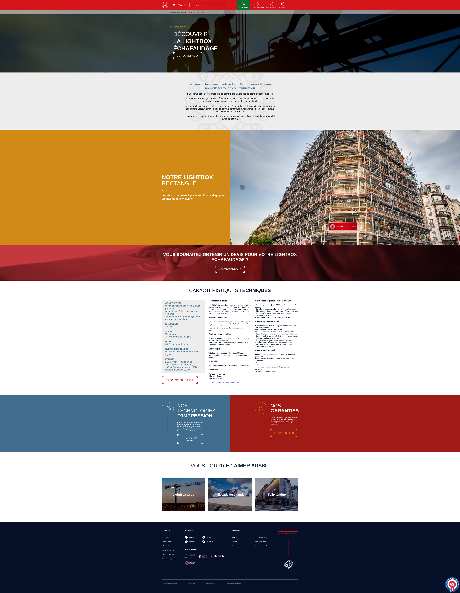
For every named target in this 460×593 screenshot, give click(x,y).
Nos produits (182, 12)
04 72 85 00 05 (169, 554)
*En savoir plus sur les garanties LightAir (223, 382)
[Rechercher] (222, 5)
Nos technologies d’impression (264, 546)
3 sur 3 (167, 191)
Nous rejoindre (271, 7)
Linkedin (191, 537)
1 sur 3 (163, 191)
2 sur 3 (165, 191)
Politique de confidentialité (233, 583)
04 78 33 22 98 (169, 550)
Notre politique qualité (261, 537)
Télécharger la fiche (179, 380)
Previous (242, 187)
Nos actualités (259, 7)
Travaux (234, 541)
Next (447, 187)
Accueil (173, 12)
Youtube (209, 537)
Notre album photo (260, 541)
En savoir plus (190, 439)
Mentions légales (210, 583)
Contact (282, 7)
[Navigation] (296, 5)
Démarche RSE (244, 7)
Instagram (210, 541)
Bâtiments (235, 537)
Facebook (192, 541)
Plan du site (191, 583)
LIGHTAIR (176, 5)
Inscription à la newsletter (288, 533)
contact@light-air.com (171, 559)
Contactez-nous (188, 55)
